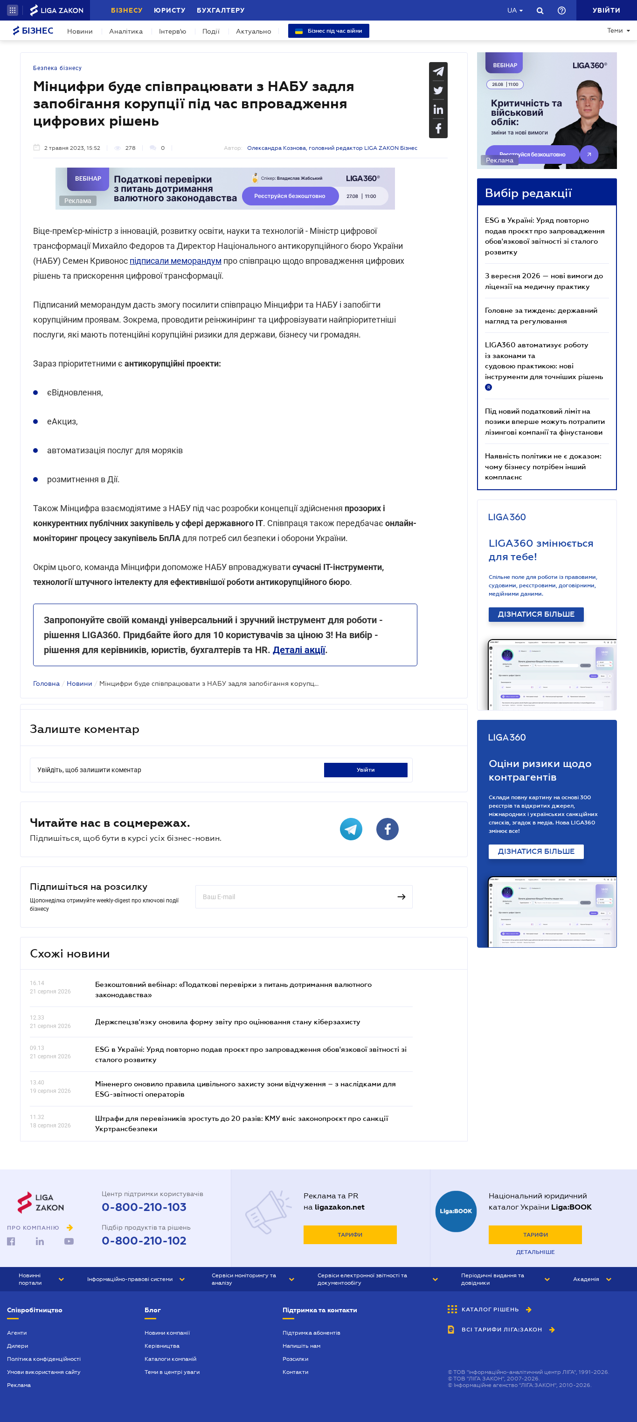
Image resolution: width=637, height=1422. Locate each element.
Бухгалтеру (221, 10)
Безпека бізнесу (57, 68)
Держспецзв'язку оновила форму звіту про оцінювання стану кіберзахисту (227, 1021)
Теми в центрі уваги (172, 1372)
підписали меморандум (176, 261)
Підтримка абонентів (311, 1333)
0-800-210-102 (144, 1240)
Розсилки (295, 1359)
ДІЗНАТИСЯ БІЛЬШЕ (536, 614)
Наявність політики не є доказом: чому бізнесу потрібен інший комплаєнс (543, 466)
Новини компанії (167, 1333)
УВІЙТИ (366, 770)
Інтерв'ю (172, 31)
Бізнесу (127, 10)
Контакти (295, 1372)
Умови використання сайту (44, 1372)
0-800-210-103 (144, 1207)
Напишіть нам (301, 1346)
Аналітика (126, 31)
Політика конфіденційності (44, 1359)
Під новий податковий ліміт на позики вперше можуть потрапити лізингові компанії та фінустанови (545, 421)
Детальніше (535, 1252)
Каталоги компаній (170, 1359)
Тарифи (350, 1235)
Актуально (253, 31)
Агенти (17, 1333)
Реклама (19, 1385)
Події (211, 31)
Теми (615, 30)
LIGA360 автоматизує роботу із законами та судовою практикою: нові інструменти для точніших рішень (544, 365)
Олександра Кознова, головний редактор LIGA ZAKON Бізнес (332, 148)
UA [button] (512, 10)
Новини (80, 31)
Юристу (170, 10)
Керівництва (162, 1346)
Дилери (17, 1346)
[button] (12, 10)
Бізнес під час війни (334, 31)
